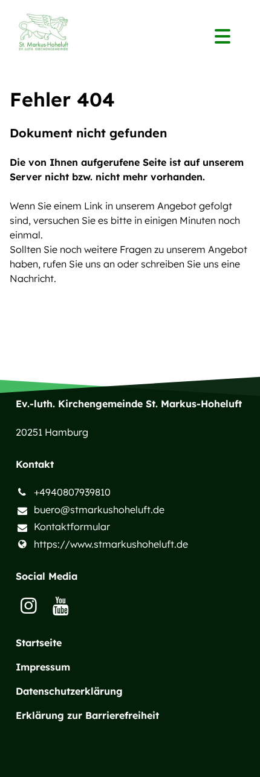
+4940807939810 (72, 492)
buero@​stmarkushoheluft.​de (99, 509)
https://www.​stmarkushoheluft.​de (111, 544)
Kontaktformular (72, 526)
